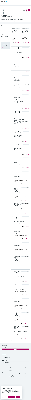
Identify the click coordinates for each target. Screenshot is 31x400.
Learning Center (18, 372)
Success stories (25, 375)
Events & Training (25, 373)
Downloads (17, 369)
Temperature (3, 373)
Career (23, 370)
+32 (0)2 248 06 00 (5, 360)
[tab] (5, 21)
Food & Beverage (11, 367)
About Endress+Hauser (26, 367)
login (26, 10)
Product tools (3, 384)
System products (4, 376)
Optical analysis (4, 378)
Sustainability (24, 376)
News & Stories (25, 372)
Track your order (18, 373)
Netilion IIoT (3, 379)
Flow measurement (4, 369)
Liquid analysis (4, 372)
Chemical (10, 373)
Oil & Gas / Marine (11, 370)
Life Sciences (10, 372)
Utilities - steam (11, 378)
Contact (24, 369)
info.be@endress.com (6, 362)
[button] (15, 349)
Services (3, 385)
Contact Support (18, 367)
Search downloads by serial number (5, 39)
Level (2, 370)
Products (3, 367)
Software (3, 381)
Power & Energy (11, 375)
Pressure (3, 375)
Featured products (4, 382)
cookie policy (12, 394)
